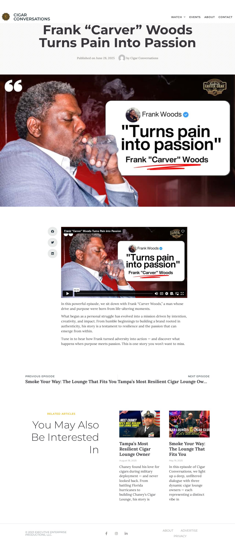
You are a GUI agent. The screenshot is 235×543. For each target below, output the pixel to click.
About (209, 17)
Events (195, 17)
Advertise (189, 530)
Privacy (180, 536)
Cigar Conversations (32, 16)
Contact (225, 17)
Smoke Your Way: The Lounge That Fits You (187, 449)
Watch (176, 17)
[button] (52, 231)
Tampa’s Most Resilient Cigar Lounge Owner (135, 449)
